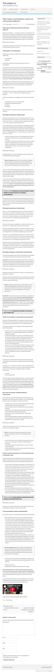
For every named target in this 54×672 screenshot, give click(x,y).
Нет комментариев (30, 24)
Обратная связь (40, 51)
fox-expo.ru (9, 3)
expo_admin (8, 24)
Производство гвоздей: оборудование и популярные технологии (27, 609)
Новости (33, 9)
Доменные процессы (13, 9)
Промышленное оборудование (10, 12)
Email (4, 642)
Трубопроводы (23, 12)
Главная (5, 9)
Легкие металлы (24, 9)
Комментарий (6, 622)
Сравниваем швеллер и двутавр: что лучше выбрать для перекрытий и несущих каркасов (43, 23)
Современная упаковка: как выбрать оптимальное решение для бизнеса (43, 38)
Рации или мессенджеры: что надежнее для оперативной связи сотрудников (43, 43)
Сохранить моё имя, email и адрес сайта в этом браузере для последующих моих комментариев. (16, 656)
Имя (4, 637)
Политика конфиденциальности (43, 53)
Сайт (4, 648)
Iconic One (38, 670)
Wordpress (50, 670)
